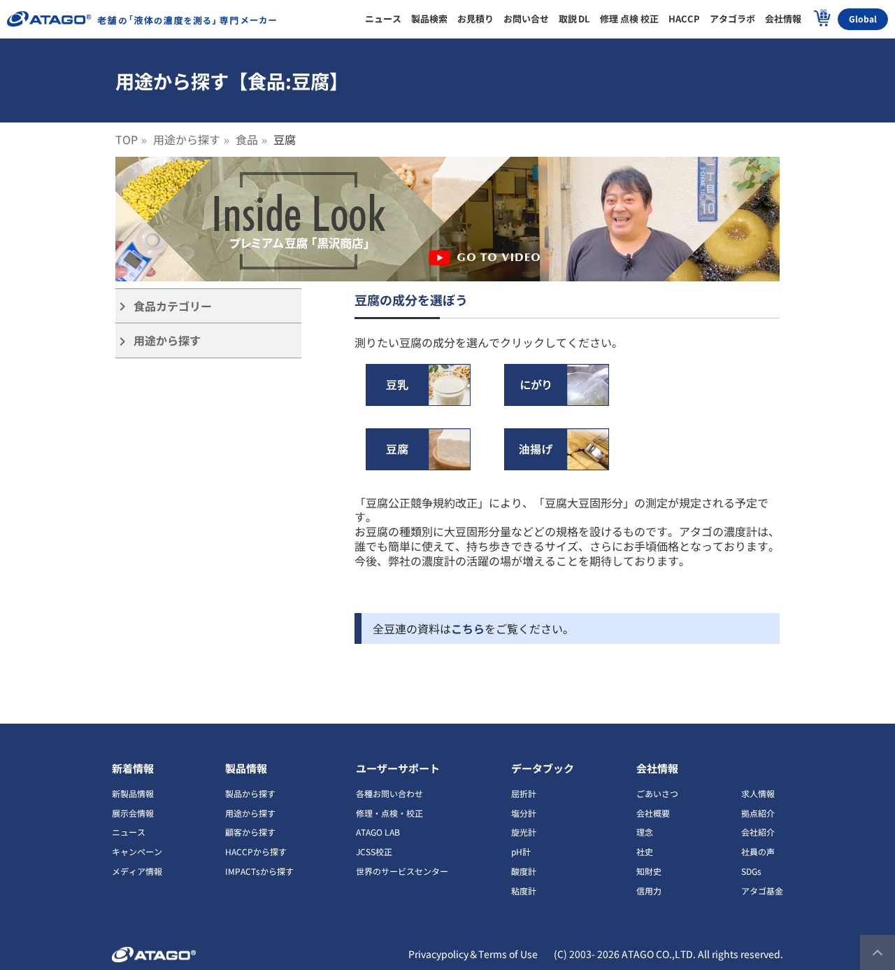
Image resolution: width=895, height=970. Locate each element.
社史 (644, 851)
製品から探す (250, 793)
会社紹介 (758, 832)
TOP (126, 139)
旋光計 (523, 832)
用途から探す (186, 139)
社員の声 (758, 851)
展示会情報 (133, 813)
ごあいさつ (657, 793)
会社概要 (653, 813)
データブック (542, 768)
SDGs (751, 871)
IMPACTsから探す (259, 871)
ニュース (128, 832)
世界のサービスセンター (402, 871)
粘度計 (523, 891)
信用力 (648, 891)
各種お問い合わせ (389, 793)
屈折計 (523, 793)
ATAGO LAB (378, 832)
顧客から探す (250, 832)
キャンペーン (137, 851)
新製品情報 (133, 793)
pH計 (521, 851)
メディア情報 (137, 871)
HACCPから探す (256, 851)
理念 (644, 832)
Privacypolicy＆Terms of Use (473, 954)
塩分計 (523, 813)
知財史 (648, 871)
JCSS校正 (374, 851)
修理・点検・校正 (389, 813)
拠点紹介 (758, 813)
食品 (247, 139)
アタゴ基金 (762, 891)
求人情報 (758, 793)
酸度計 (523, 871)
